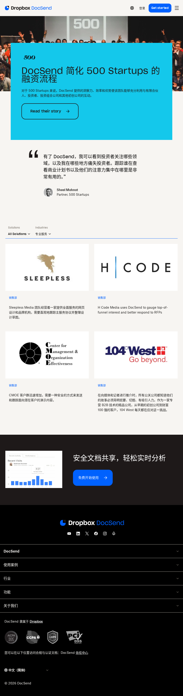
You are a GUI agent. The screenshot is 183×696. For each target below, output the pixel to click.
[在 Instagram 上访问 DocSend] (105, 535)
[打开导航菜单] (176, 8)
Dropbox (36, 621)
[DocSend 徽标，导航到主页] (28, 8)
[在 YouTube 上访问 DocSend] (69, 535)
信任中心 (82, 652)
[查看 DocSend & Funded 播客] (114, 535)
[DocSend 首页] (91, 523)
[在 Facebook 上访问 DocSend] (96, 535)
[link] (142, 8)
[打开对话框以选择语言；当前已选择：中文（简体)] (132, 8)
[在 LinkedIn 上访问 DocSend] (78, 535)
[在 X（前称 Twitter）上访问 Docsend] (87, 535)
